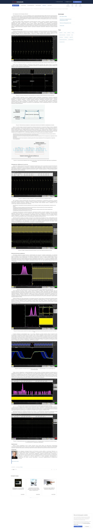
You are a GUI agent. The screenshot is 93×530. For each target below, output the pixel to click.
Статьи (21, 467)
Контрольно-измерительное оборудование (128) (65, 20)
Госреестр (66, 37)
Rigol (73, 32)
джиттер (71, 37)
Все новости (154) (63, 16)
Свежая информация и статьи (27, 8)
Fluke (65, 32)
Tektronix (61, 37)
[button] (29, 497)
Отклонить (87, 526)
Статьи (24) (62, 25)
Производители (30, 5)
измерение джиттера (63, 39)
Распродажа (38, 5)
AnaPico (60, 32)
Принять (78, 526)
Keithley (69, 32)
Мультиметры (70, 39)
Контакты (50, 5)
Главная (13, 8)
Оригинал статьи (15, 461)
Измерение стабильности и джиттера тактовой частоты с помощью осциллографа (51, 8)
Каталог (16, 5)
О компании (23, 5)
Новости (44, 5)
